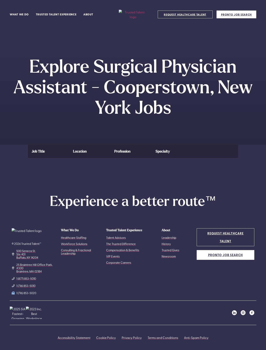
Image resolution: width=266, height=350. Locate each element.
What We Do (19, 14)
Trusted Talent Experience (56, 14)
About (88, 14)
